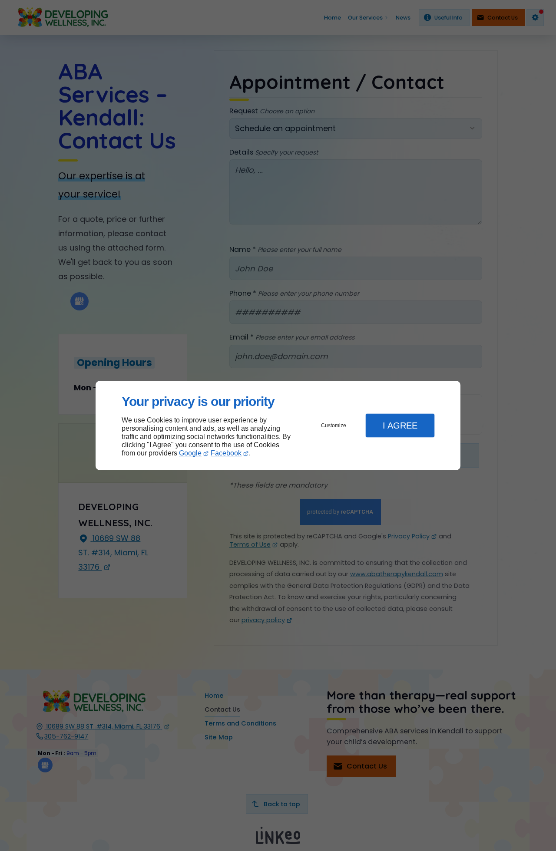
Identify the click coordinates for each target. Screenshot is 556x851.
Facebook (226, 453)
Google (190, 453)
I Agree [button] (400, 425)
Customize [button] (333, 425)
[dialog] (278, 426)
